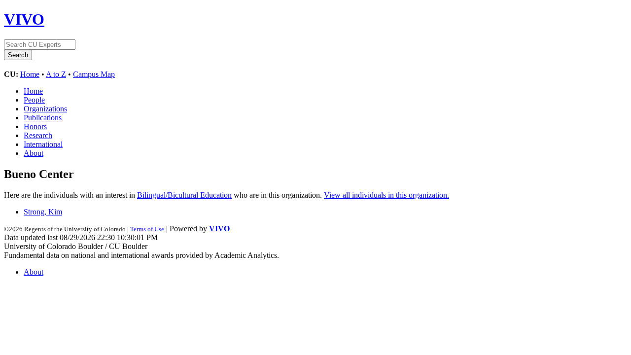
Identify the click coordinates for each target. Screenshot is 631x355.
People (34, 100)
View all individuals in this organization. (386, 195)
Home (29, 74)
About (33, 153)
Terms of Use (147, 229)
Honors (35, 126)
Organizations (45, 109)
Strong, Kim (43, 212)
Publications (43, 117)
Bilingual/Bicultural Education (184, 195)
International (43, 144)
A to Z (56, 74)
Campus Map (94, 74)
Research (38, 135)
